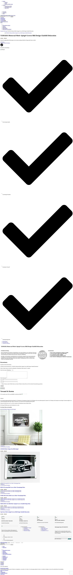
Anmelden (4, 559)
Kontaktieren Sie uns (44, 530)
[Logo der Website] (4, 15)
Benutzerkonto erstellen (4, 568)
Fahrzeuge (5, 31)
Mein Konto (43, 527)
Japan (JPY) (7, 8)
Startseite (2, 31)
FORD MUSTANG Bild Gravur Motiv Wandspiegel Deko (13, 495)
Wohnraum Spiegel (27, 530)
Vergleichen (5, 558)
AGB (22, 542)
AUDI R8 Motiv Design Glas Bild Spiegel (9, 449)
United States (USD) (8, 6)
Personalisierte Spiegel (27, 527)
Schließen (2, 562)
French (6, 3)
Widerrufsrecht (43, 529)
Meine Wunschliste (44, 528)
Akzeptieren (6, 570)
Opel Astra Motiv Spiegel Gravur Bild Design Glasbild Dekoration (14, 512)
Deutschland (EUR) (8, 7)
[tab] (38, 341)
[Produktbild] (21, 444)
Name (1, 379)
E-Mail (1, 381)
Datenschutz (18, 542)
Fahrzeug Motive (26, 529)
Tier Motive (26, 528)
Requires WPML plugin (9, 4)
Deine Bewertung (3, 370)
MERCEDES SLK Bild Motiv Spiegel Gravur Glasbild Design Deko (15, 503)
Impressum (12, 542)
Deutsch (6, 2)
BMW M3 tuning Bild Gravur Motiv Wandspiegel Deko (12, 487)
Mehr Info (2, 570)
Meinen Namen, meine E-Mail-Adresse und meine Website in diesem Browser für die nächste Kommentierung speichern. (22, 383)
